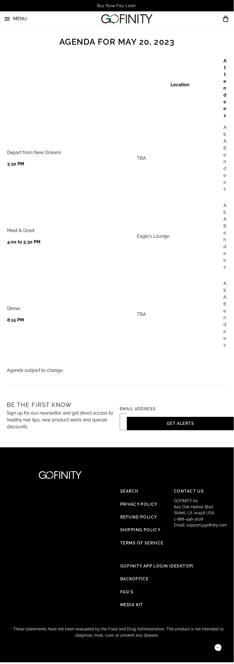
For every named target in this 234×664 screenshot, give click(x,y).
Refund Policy (138, 517)
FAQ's (126, 592)
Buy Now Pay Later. (117, 5)
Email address (138, 409)
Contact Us (189, 491)
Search (129, 491)
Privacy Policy (139, 504)
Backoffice (134, 579)
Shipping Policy (140, 530)
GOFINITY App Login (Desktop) (157, 566)
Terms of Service (142, 543)
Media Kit (131, 604)
